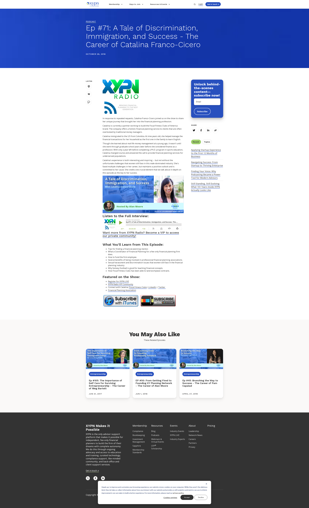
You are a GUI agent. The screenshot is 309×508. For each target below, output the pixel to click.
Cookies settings (170, 498)
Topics (207, 142)
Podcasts (155, 435)
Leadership (194, 431)
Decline (201, 497)
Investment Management (139, 440)
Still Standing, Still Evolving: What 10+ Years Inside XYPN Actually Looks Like (205, 187)
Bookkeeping (139, 435)
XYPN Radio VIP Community (120, 284)
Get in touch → (213, 4)
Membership (114, 4)
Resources (157, 425)
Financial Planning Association (122, 290)
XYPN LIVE (174, 435)
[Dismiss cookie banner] (206, 484)
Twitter (162, 287)
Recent (196, 142)
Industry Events (177, 431)
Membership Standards (138, 451)
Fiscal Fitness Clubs (138, 287)
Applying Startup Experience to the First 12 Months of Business (206, 153)
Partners (193, 443)
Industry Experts (177, 439)
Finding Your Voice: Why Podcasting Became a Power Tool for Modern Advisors (205, 174)
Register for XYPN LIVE (118, 281)
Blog (153, 431)
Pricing (211, 425)
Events (174, 425)
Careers (192, 439)
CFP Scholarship (156, 447)
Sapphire (137, 445)
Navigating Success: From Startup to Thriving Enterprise (207, 164)
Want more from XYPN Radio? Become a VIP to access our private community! (141, 234)
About (192, 425)
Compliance (138, 431)
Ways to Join (134, 4)
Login (200, 4)
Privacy (192, 447)
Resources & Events (158, 4)
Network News (195, 435)
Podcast (91, 21)
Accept (187, 497)
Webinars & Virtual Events (157, 440)
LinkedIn (152, 287)
